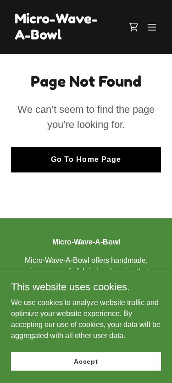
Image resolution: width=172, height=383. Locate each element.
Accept (86, 361)
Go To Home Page (86, 159)
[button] (152, 27)
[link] (63, 37)
